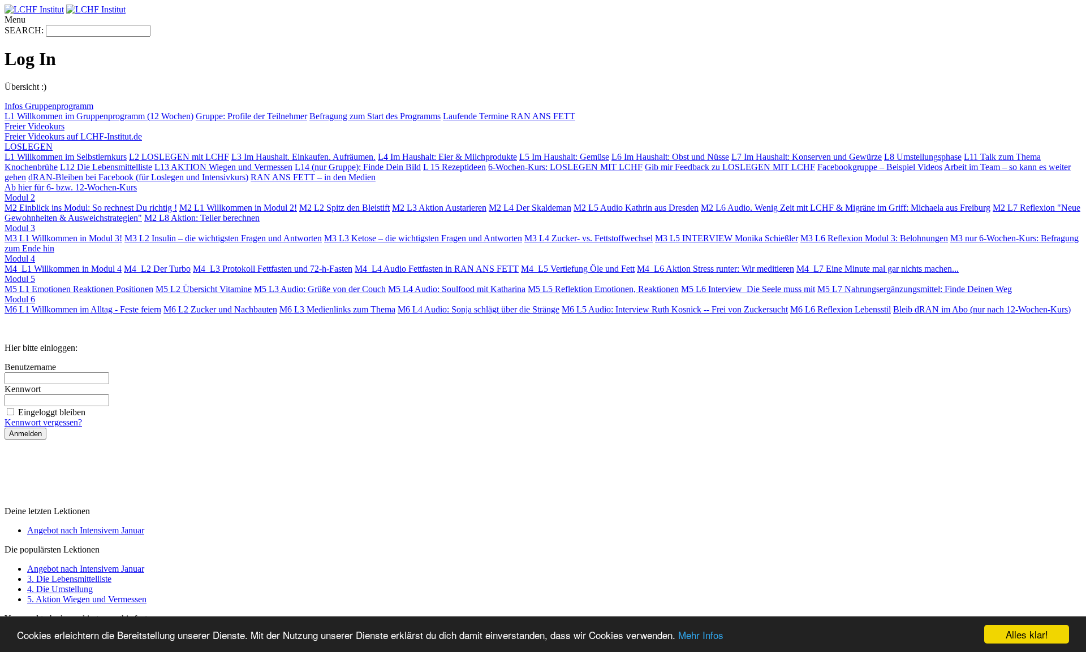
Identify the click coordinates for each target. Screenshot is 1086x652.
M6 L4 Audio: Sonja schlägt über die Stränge (478, 309)
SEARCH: (25, 30)
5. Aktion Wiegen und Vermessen (86, 599)
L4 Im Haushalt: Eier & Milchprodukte (447, 157)
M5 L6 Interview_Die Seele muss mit (748, 289)
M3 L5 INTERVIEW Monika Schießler (726, 238)
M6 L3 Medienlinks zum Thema (337, 309)
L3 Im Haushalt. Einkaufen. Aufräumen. (303, 157)
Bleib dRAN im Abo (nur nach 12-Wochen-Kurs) (982, 309)
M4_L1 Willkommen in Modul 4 (63, 268)
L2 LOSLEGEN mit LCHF (179, 157)
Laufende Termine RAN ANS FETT (509, 116)
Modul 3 (20, 228)
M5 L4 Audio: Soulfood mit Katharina (456, 289)
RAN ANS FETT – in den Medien (313, 177)
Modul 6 (20, 299)
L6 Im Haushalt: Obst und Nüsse (670, 157)
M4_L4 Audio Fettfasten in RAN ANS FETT (437, 268)
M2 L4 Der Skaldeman (530, 207)
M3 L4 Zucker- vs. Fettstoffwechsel (588, 238)
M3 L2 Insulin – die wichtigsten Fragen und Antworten (223, 238)
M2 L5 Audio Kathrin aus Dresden (636, 207)
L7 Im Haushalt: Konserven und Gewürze (806, 157)
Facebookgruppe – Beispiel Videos (879, 167)
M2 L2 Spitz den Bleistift (344, 207)
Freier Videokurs (34, 126)
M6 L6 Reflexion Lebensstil (840, 309)
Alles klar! (1027, 634)
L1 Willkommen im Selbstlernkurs (66, 157)
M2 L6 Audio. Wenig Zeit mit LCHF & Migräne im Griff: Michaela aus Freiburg (845, 207)
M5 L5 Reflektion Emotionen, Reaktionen (603, 289)
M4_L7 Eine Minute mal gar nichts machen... (877, 268)
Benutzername (30, 367)
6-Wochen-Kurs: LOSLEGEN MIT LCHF (565, 167)
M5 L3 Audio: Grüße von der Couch (320, 289)
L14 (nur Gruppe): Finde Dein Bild (358, 167)
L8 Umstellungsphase (923, 157)
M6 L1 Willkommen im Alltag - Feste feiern (83, 309)
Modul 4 (20, 258)
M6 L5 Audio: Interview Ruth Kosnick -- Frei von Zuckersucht (675, 309)
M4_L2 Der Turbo (157, 268)
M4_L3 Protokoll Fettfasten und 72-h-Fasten (272, 268)
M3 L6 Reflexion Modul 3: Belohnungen (874, 238)
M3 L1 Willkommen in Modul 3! (63, 238)
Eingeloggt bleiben (51, 412)
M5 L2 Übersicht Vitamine (204, 289)
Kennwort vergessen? (43, 422)
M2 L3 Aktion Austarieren (439, 207)
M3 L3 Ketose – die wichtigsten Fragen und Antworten (423, 238)
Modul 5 (20, 279)
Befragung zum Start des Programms (375, 116)
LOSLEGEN (29, 146)
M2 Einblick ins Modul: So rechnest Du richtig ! (91, 207)
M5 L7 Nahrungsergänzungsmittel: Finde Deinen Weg (914, 289)
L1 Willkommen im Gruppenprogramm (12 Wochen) (99, 116)
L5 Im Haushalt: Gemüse (564, 157)
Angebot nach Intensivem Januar (85, 530)
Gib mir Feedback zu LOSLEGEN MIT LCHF (730, 167)
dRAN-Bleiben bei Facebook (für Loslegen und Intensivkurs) (138, 177)
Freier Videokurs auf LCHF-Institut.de (73, 136)
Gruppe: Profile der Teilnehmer (251, 116)
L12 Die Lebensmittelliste (106, 167)
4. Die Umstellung (60, 589)
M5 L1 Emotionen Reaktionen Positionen (79, 289)
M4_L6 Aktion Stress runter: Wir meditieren (715, 268)
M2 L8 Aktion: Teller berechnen (202, 218)
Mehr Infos (700, 635)
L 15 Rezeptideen (454, 167)
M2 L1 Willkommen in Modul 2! (238, 207)
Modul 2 (20, 197)
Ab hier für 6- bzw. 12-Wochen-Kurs (71, 187)
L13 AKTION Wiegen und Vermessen (223, 167)
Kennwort (23, 389)
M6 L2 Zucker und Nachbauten (220, 309)
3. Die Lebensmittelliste (69, 579)
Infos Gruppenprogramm (49, 106)
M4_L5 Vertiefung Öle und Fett (578, 268)
